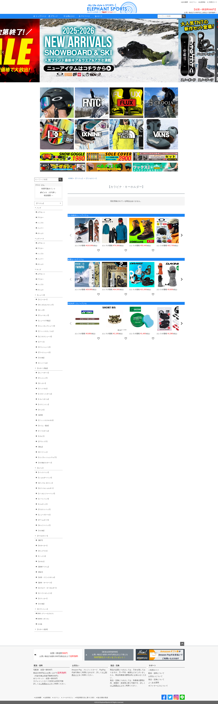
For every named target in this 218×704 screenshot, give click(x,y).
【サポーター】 (42, 545)
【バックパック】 (43, 472)
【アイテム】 (40, 203)
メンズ (38, 208)
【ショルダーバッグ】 (45, 478)
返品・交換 (115, 665)
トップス (40, 223)
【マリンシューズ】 (44, 347)
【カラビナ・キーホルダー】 (47, 588)
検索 (184, 16)
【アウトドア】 (42, 441)
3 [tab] (111, 84)
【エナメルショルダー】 (45, 488)
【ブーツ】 (41, 342)
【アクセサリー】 (42, 536)
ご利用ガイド (212, 2)
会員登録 (202, 2)
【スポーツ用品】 (42, 368)
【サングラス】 (42, 551)
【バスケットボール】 (45, 394)
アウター (40, 217)
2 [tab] (109, 84)
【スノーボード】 (43, 373)
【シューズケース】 (44, 515)
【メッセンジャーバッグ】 (46, 493)
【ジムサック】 (42, 504)
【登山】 (40, 447)
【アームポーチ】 (43, 520)
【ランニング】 (42, 378)
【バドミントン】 (43, 404)
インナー (40, 228)
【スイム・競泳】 (43, 426)
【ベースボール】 (43, 431)
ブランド (54, 16)
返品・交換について (156, 679)
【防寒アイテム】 (43, 567)
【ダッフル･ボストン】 (45, 483)
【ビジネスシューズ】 (45, 336)
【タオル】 (41, 561)
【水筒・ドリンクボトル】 (46, 577)
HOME (70, 178)
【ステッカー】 (42, 598)
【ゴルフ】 (41, 436)
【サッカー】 (42, 383)
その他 (39, 624)
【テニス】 (41, 410)
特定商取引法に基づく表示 (85, 697)
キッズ (38, 269)
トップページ (41, 16)
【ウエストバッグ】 (44, 509)
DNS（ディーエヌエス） (45, 613)
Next (214, 52)
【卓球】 (40, 415)
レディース (40, 239)
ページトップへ (182, 644)
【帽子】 (40, 540)
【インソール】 (42, 363)
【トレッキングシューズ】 (46, 326)
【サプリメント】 (42, 609)
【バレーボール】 (43, 399)
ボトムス (40, 233)
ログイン (193, 2)
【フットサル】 (42, 388)
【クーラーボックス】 (45, 593)
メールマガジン (68, 697)
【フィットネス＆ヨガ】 (45, 420)
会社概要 (185, 2)
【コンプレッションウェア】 (47, 457)
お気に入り (70, 16)
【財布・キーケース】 (45, 583)
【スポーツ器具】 (42, 629)
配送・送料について (156, 673)
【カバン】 (40, 468)
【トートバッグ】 (43, 499)
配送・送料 (38, 665)
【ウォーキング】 (43, 315)
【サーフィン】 (42, 452)
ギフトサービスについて (158, 686)
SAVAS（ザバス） (43, 619)
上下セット (41, 212)
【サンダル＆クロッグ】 (45, 305)
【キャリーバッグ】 (44, 525)
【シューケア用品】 (44, 321)
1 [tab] (107, 84)
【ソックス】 (42, 556)
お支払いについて (155, 676)
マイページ (85, 16)
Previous (3, 52)
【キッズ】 (41, 310)
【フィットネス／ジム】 (45, 331)
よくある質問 (153, 683)
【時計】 (40, 572)
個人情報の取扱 (102, 697)
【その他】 (41, 358)
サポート (152, 665)
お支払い (75, 665)
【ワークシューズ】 (44, 352)
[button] (71, 235)
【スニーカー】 (42, 299)
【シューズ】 (41, 295)
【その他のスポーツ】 (45, 463)
